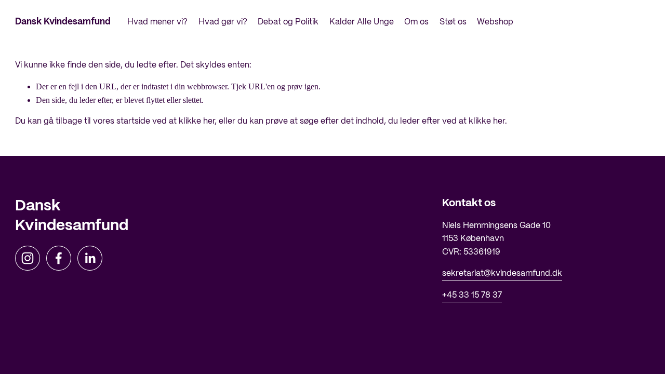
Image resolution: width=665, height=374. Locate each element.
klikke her (197, 121)
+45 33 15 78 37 (472, 295)
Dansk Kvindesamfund (63, 22)
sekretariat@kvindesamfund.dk (502, 273)
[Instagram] (27, 258)
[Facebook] (58, 258)
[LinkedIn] (89, 258)
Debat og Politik (288, 22)
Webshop (495, 22)
